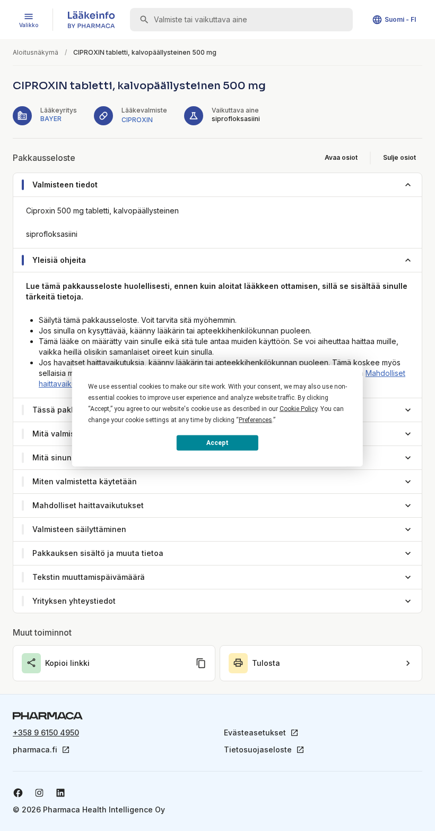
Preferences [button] (255, 419)
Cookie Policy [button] (298, 408)
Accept (217, 443)
